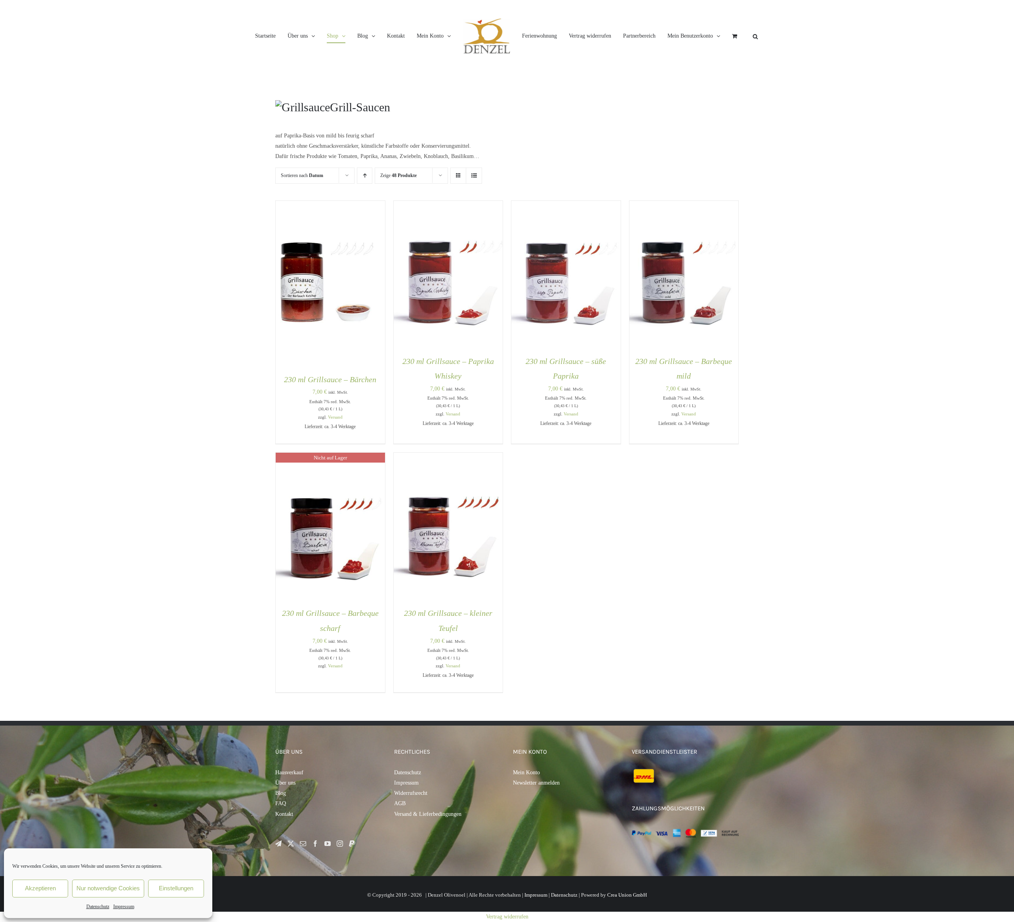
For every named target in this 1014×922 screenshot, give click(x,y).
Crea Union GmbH (627, 895)
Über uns (285, 783)
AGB (400, 803)
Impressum (123, 906)
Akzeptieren (40, 888)
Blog (280, 793)
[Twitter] (291, 843)
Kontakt (284, 814)
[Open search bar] (825, 36)
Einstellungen (176, 888)
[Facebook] (315, 843)
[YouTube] (327, 843)
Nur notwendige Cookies (108, 888)
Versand (335, 417)
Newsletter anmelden (536, 783)
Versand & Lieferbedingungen (427, 814)
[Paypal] (352, 843)
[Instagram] (340, 843)
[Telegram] (278, 843)
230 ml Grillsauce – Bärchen (330, 379)
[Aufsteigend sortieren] (364, 176)
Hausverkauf (289, 772)
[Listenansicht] (474, 175)
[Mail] (303, 843)
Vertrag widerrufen (507, 917)
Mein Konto (526, 772)
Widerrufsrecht (410, 793)
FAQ (280, 803)
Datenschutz (97, 906)
